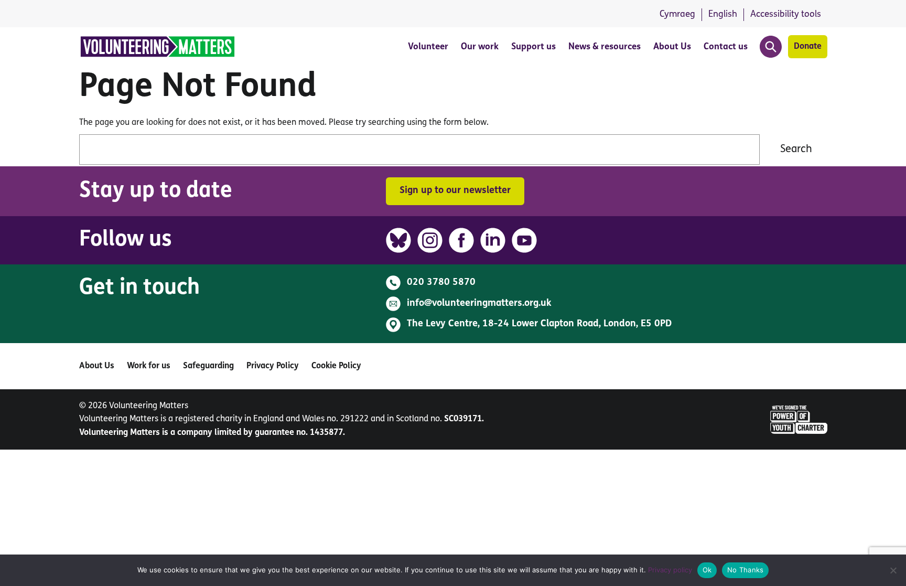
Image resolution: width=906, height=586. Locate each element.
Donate (808, 46)
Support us (533, 46)
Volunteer (428, 46)
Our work (480, 46)
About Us (672, 46)
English (722, 14)
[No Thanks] (893, 570)
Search (796, 149)
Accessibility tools (785, 14)
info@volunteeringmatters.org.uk (479, 303)
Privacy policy (670, 570)
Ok (707, 570)
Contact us (726, 46)
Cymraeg (677, 14)
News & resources (604, 46)
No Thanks (745, 570)
